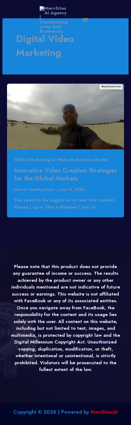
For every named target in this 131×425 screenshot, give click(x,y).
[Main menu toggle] (85, 20)
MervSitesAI (104, 412)
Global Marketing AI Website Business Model (61, 160)
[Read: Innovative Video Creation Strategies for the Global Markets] (65, 116)
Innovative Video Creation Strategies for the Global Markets (65, 174)
